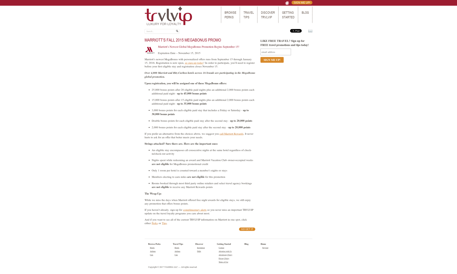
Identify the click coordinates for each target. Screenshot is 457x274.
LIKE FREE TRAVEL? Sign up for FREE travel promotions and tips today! (284, 43)
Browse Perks (230, 14)
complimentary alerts (195, 209)
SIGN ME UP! (302, 2)
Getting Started (288, 14)
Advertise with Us (225, 251)
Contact (221, 247)
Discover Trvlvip (268, 14)
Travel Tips (248, 14)
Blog (305, 12)
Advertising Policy (225, 255)
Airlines (153, 251)
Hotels (152, 247)
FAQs (199, 251)
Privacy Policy (224, 258)
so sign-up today (194, 62)
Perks (155, 223)
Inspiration (201, 247)
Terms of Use (223, 262)
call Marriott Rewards (231, 133)
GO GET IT (247, 229)
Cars (151, 255)
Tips (164, 223)
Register (265, 247)
